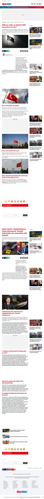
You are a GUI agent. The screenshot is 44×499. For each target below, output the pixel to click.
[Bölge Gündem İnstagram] (35, 0)
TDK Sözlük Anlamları (25, 485)
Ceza (23, 402)
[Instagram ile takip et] (11, 469)
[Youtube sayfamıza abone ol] (7, 469)
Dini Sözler (33, 484)
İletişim (38, 468)
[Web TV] (39, 0)
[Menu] (32, 4)
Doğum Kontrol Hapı (15, 485)
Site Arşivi (14, 488)
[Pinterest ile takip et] (13, 469)
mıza (32, 497)
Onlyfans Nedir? (5, 485)
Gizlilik (41, 468)
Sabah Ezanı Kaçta (15, 483)
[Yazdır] (21, 51)
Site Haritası (5, 488)
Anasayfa (4, 22)
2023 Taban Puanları (6, 486)
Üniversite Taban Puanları (35, 485)
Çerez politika (29, 497)
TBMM (3, 154)
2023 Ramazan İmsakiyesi (35, 487)
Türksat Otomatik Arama (25, 486)
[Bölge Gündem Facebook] (33, 0)
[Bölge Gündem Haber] (7, 3)
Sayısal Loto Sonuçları (15, 484)
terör (9, 114)
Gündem (8, 22)
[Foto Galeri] (41, 0)
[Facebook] (3, 51)
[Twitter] (5, 51)
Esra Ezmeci (33, 483)
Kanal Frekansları (24, 483)
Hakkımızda (35, 468)
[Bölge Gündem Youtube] (37, 0)
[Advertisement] (8, 62)
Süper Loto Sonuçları (24, 484)
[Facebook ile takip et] (3, 469)
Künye (32, 468)
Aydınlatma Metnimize (37, 497)
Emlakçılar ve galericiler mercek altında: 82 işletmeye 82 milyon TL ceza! (19, 7)
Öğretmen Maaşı (15, 487)
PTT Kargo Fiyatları (15, 486)
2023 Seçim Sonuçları (25, 487)
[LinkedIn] (7, 51)
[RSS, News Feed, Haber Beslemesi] (15, 469)
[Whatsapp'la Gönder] (9, 51)
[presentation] (3, 7)
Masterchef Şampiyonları (35, 486)
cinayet (23, 271)
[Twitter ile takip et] (5, 469)
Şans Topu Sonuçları (6, 484)
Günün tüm (39, 7)
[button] (23, 51)
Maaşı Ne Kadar (5, 487)
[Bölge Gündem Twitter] (31, 0)
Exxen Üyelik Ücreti (6, 483)
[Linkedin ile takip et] (9, 469)
